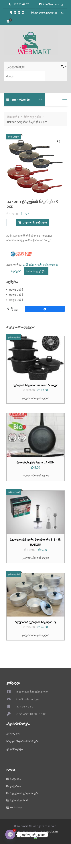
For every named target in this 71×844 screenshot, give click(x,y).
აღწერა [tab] (16, 271)
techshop (16, 807)
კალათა (15, 786)
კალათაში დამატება (35, 222)
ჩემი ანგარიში (19, 800)
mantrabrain (50, 831)
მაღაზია (15, 779)
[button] (58, 141)
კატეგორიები (20, 99)
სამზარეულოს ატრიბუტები (40, 264)
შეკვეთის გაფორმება (24, 793)
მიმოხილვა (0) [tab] (36, 271)
